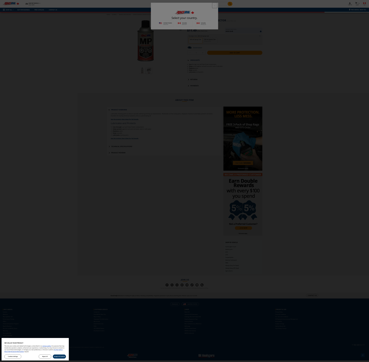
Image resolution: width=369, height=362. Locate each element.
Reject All (45, 356)
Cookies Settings (13, 356)
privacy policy (47, 346)
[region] (35, 349)
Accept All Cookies (59, 356)
